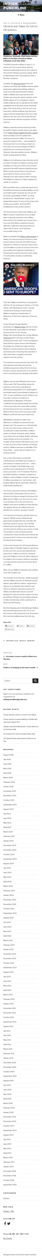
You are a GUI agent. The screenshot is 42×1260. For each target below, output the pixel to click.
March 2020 (8, 1103)
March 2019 (8, 1158)
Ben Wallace (12, 641)
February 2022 (9, 999)
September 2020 (10, 1076)
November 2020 (9, 1067)
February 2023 (9, 945)
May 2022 (7, 986)
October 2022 (8, 963)
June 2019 (7, 1144)
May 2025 (7, 823)
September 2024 (10, 859)
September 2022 (10, 968)
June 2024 (7, 873)
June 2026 (7, 764)
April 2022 (7, 990)
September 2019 (10, 1130)
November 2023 (9, 904)
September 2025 (10, 805)
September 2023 (10, 913)
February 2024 (9, 891)
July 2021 (7, 1031)
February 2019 (9, 1162)
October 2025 (8, 800)
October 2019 (8, 1126)
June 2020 (7, 1090)
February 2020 (9, 1108)
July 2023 (7, 922)
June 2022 (7, 981)
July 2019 (7, 1140)
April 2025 (7, 827)
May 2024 (7, 877)
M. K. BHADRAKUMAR (27, 23)
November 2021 (9, 1013)
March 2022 (8, 995)
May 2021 (7, 1040)
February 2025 (9, 836)
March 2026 (8, 778)
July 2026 (7, 759)
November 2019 (9, 1121)
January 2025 (8, 841)
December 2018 (9, 1171)
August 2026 (8, 755)
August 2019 (8, 1135)
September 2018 (10, 1185)
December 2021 (9, 1008)
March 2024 (8, 886)
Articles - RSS (8, 1211)
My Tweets (7, 1238)
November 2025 (9, 796)
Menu (22, 15)
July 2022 (7, 977)
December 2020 (9, 1063)
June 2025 (7, 818)
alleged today (20, 327)
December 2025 (9, 791)
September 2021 (9, 1022)
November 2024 (9, 850)
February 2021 (8, 1054)
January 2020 (8, 1112)
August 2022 (8, 972)
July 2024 (7, 868)
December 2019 (9, 1117)
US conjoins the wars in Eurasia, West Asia (19, 734)
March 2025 (8, 832)
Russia (23, 641)
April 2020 (7, 1099)
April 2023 (7, 936)
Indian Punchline (15, 6)
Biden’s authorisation (28, 237)
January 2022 (8, 1004)
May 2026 (7, 769)
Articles (6, 1198)
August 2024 (8, 864)
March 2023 (8, 940)
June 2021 (7, 1035)
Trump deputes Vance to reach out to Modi (19, 715)
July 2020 (7, 1085)
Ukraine (31, 641)
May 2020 (7, 1094)
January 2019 (8, 1167)
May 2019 (7, 1149)
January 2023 (8, 949)
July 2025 (7, 814)
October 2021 (8, 1017)
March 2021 (8, 1049)
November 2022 (9, 958)
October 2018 (8, 1180)
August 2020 (8, 1081)
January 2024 (8, 895)
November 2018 (9, 1176)
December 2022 (9, 954)
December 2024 (9, 845)
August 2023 (8, 918)
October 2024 (8, 854)
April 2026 (7, 773)
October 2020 (8, 1072)
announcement (19, 84)
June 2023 (7, 927)
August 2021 (8, 1026)
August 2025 (8, 809)
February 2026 (9, 782)
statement (7, 338)
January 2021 (8, 1058)
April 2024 (7, 882)
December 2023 (9, 900)
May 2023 (7, 931)
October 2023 (8, 909)
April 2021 (7, 1044)
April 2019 (7, 1153)
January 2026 (8, 787)
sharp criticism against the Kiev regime (23, 133)
